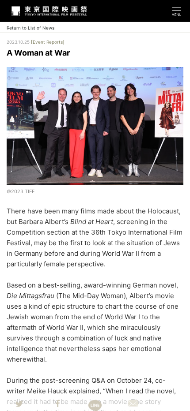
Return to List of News (30, 27)
